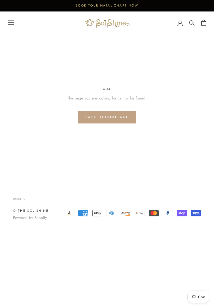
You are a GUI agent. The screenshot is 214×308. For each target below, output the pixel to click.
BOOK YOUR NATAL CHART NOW (107, 5)
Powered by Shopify (30, 218)
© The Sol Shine (31, 210)
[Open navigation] (11, 22)
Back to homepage (107, 117)
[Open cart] (203, 23)
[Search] (192, 22)
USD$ (17, 199)
